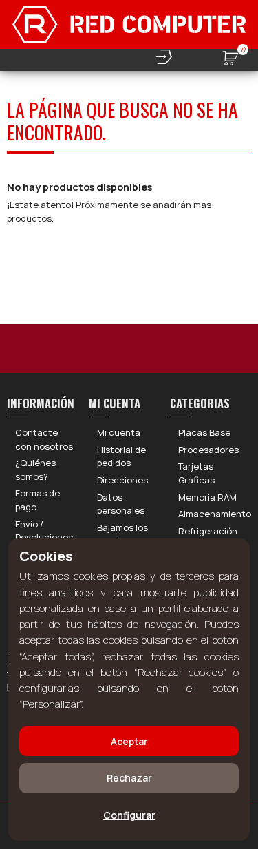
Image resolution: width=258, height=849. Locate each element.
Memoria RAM (207, 497)
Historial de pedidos (121, 456)
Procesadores (208, 449)
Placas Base (204, 432)
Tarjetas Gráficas (196, 473)
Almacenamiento (214, 513)
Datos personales (120, 504)
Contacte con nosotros (44, 439)
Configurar (129, 814)
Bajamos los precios (122, 534)
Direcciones (122, 480)
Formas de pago (37, 500)
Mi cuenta (118, 432)
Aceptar (129, 741)
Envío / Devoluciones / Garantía (44, 537)
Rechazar (129, 777)
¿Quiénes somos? (35, 470)
